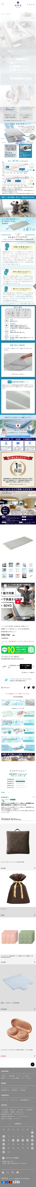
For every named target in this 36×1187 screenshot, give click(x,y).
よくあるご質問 (4, 1109)
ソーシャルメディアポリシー (23, 1116)
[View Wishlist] (31, 4)
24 (8, 1148)
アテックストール (14, 1088)
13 (22, 1140)
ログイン (23, 1078)
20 (22, 1144)
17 (8, 1144)
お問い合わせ (12, 1109)
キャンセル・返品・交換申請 (13, 1078)
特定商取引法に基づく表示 (6, 1114)
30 (3, 1152)
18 (13, 1144)
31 (8, 1152)
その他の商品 (22, 1090)
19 (18, 1144)
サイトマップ (17, 1118)
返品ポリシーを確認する (29, 672)
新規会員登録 (11, 1075)
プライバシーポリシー (19, 1114)
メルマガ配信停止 (5, 1112)
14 (27, 1140)
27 (22, 1148)
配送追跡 (3, 1078)
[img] (4, 797)
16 (3, 1144)
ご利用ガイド (4, 1075)
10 (8, 1140)
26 (18, 1148)
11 (13, 1140)
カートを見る (26, 1075)
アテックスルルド (5, 1088)
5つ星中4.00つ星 (22, 774)
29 (32, 1148)
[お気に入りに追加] (33, 666)
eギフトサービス (14, 1100)
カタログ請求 (20, 1109)
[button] (5, 631)
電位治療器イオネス (5, 1090)
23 (3, 1148)
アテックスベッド (24, 1088)
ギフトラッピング (5, 1100)
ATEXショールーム (20, 1112)
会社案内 (12, 1112)
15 (32, 1140)
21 (27, 1144)
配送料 (5, 659)
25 (13, 1148)
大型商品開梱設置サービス (25, 1100)
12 (18, 1140)
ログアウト (29, 1078)
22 (32, 1144)
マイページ (18, 1075)
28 (27, 1148)
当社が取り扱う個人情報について (8, 1116)
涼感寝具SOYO (15, 1090)
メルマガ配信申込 (28, 1109)
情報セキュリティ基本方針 (6, 1118)
